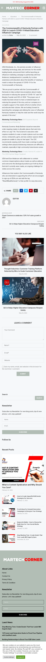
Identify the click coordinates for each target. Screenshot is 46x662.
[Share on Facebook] (21, 190)
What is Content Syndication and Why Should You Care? (22, 486)
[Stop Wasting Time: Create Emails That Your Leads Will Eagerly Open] (8, 538)
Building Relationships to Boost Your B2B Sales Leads (21, 639)
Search (5, 394)
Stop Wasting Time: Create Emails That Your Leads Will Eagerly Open (29, 536)
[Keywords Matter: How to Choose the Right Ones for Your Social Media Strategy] (8, 525)
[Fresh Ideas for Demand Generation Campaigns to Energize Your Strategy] (8, 512)
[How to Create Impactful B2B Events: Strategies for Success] (8, 499)
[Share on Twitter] (26, 190)
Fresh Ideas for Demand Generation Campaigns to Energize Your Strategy (29, 510)
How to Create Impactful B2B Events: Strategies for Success (29, 497)
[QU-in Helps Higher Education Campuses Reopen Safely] (23, 291)
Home (4, 16)
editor (11, 35)
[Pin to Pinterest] (31, 190)
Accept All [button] (20, 657)
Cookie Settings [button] (9, 657)
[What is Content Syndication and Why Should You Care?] (23, 468)
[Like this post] (16, 190)
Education (13, 16)
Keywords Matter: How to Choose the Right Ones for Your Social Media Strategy (29, 524)
